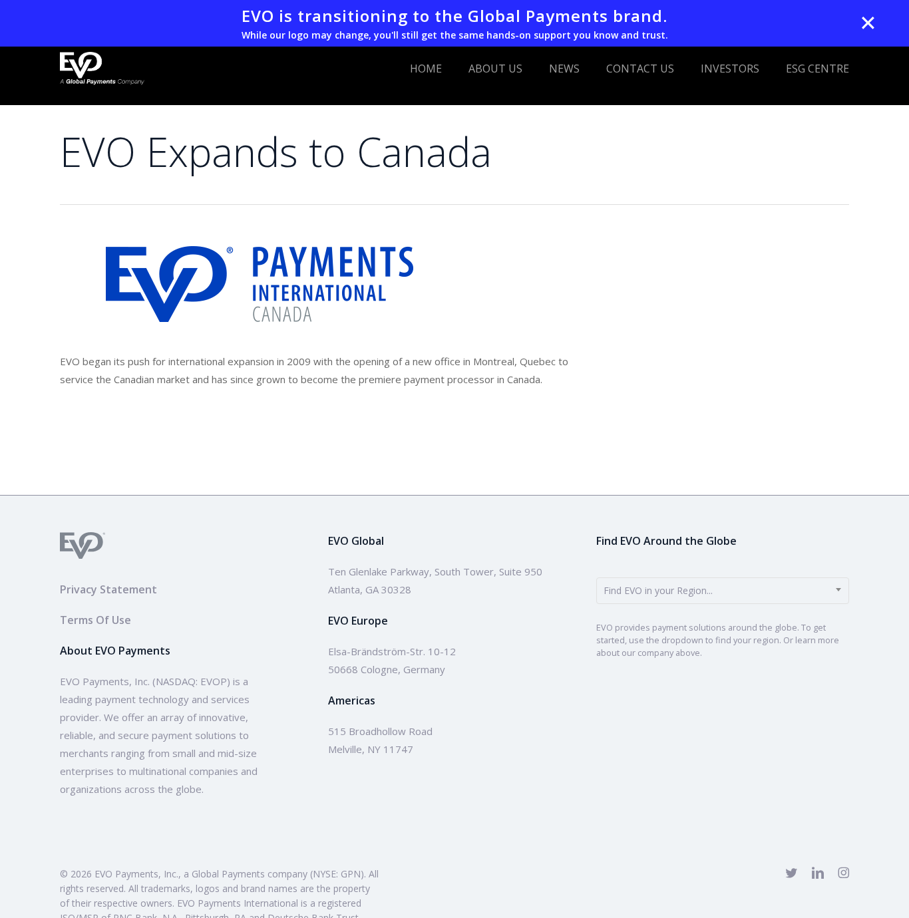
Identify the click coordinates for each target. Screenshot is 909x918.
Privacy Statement (108, 589)
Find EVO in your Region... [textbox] (658, 590)
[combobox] (722, 590)
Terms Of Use (95, 620)
